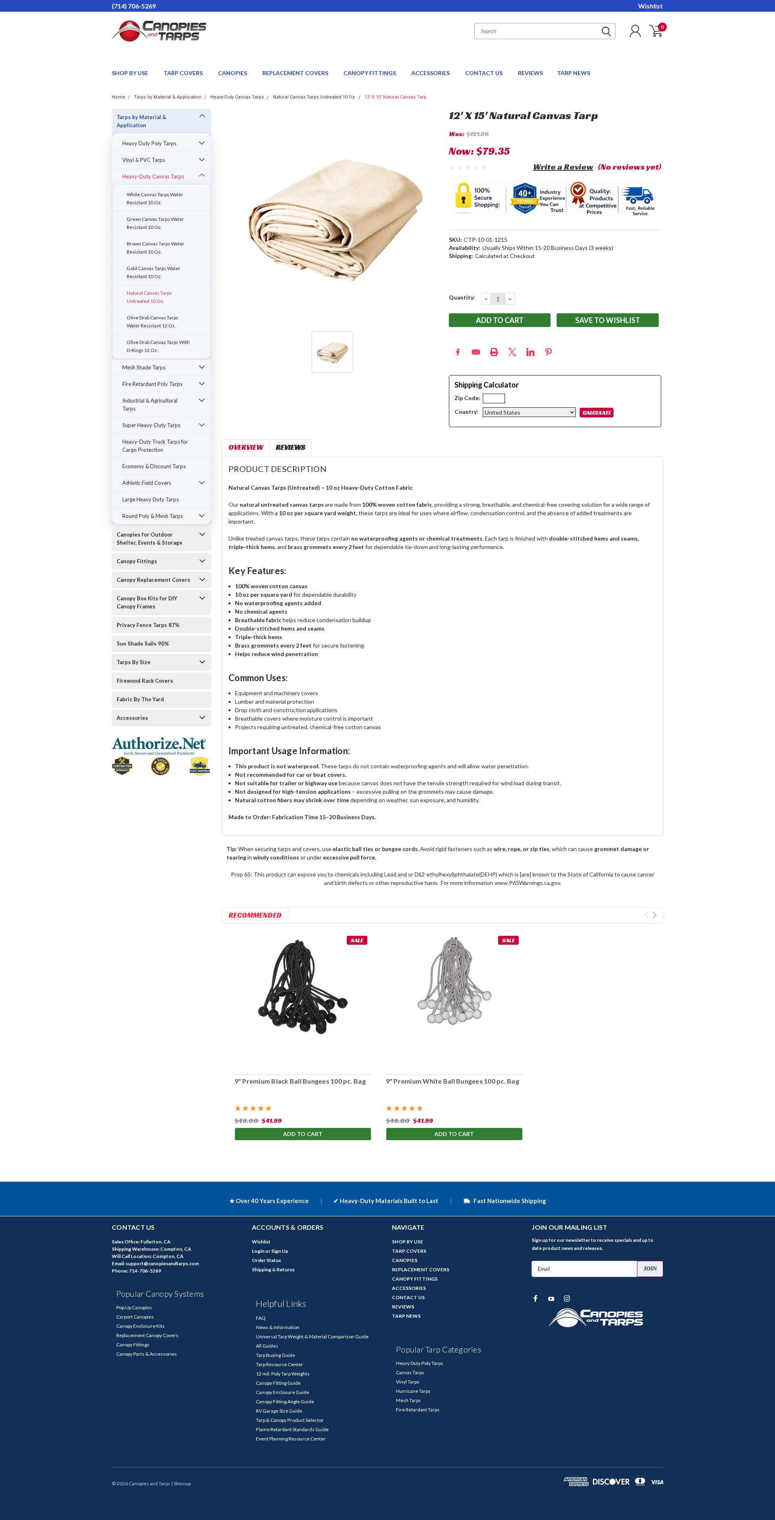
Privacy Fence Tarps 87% (148, 625)
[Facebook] (458, 352)
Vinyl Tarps (407, 1382)
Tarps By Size (134, 662)
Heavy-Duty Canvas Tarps (237, 97)
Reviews (290, 447)
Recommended (255, 915)
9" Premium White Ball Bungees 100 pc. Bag (452, 1081)
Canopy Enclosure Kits (140, 1326)
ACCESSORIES (431, 72)
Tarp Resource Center (279, 1364)
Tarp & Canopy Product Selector (290, 1420)
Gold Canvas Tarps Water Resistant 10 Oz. (153, 272)
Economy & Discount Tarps (154, 466)
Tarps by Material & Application (167, 97)
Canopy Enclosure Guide (282, 1392)
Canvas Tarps (410, 1372)
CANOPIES (233, 72)
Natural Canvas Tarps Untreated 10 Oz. (314, 97)
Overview (245, 447)
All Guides (267, 1346)
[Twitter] (512, 352)
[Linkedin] (530, 352)
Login (258, 1251)
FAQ (261, 1318)
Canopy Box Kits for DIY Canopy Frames (147, 602)
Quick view (302, 1000)
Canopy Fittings (137, 561)
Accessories (132, 718)
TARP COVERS (183, 72)
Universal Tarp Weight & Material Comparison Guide (312, 1336)
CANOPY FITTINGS (370, 72)
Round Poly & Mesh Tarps (152, 516)
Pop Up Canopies (134, 1307)
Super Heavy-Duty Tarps (151, 425)
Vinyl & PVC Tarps (143, 160)
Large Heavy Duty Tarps (150, 499)
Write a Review (563, 166)
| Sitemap (181, 1483)
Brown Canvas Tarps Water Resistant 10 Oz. (155, 248)
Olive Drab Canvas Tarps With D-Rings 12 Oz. (158, 346)
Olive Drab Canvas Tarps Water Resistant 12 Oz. (152, 321)
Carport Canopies (135, 1317)
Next (654, 915)
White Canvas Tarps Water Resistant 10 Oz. (155, 198)
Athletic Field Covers (146, 483)
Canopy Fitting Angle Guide (285, 1401)
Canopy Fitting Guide (278, 1383)
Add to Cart (303, 1133)
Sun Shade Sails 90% (143, 643)
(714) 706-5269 (134, 6)
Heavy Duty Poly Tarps (149, 143)
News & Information (278, 1327)
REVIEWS (530, 72)
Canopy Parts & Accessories (146, 1354)
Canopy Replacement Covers (153, 580)
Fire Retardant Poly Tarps (152, 384)
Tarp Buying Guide (275, 1355)
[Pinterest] (549, 352)
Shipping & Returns (273, 1269)
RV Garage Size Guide (279, 1411)
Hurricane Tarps (413, 1391)
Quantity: (462, 297)
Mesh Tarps (408, 1400)
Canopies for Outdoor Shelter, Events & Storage (149, 538)
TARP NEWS (573, 72)
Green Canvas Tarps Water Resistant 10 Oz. (155, 223)
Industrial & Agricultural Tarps (150, 404)
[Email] (476, 352)
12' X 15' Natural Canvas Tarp (395, 97)
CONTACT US (484, 72)
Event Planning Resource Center (291, 1439)
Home (118, 97)
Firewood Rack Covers (145, 680)
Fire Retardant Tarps (418, 1410)
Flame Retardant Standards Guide (292, 1429)
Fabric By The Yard (140, 699)
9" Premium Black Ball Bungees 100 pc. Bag (299, 1081)
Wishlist (650, 6)
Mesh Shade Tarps (143, 367)
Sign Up (279, 1251)
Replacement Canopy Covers (147, 1335)
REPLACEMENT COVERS (295, 72)
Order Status (266, 1260)
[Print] (494, 352)
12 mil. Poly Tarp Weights (283, 1374)
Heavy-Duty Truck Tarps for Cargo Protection (155, 445)
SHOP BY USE (130, 72)
